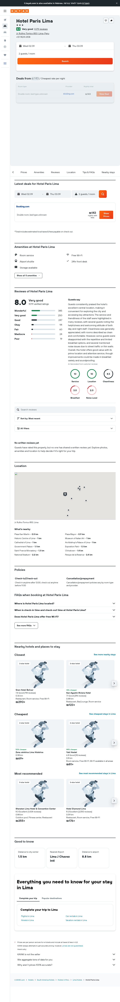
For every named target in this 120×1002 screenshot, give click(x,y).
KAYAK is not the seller (28, 954)
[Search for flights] (5, 20)
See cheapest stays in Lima (102, 714)
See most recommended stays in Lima (97, 773)
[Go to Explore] (5, 40)
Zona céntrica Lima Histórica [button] (29, 752)
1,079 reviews (41, 29)
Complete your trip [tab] (28, 898)
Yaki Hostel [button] (71, 752)
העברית (85, 3)
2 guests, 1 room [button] (27, 53)
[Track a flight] (5, 47)
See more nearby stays (105, 654)
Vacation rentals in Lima (76, 920)
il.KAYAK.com (19, 980)
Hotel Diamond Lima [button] (76, 808)
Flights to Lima (27, 916)
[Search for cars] (5, 32)
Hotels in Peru (63, 980)
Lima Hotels (77, 980)
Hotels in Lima (27, 920)
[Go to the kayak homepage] (20, 11)
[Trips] (5, 55)
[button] (117, 3)
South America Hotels (45, 980)
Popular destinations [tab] (52, 898)
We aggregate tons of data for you (34, 959)
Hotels (31, 980)
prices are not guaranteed (72, 946)
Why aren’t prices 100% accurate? (34, 964)
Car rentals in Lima (74, 916)
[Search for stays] (5, 26)
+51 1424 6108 (23, 36)
